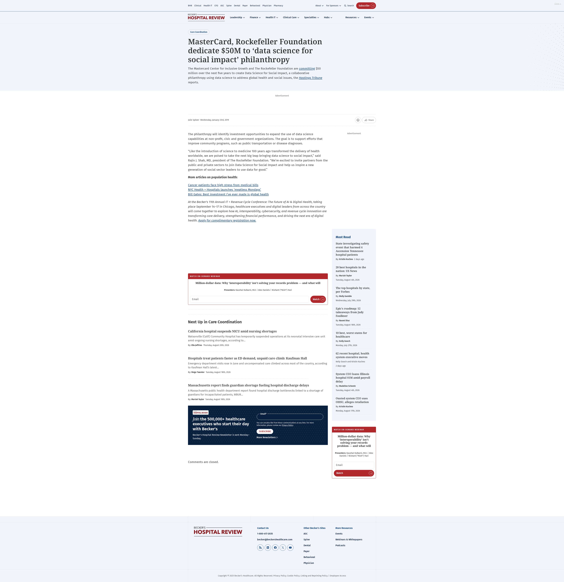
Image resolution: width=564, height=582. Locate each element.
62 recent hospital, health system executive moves (352, 355)
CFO (216, 5)
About (318, 5)
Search (350, 5)
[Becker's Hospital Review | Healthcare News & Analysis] (206, 17)
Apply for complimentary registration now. (227, 220)
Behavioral (255, 5)
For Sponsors (332, 5)
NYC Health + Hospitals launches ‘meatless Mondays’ (224, 190)
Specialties (310, 17)
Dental (237, 5)
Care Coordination (198, 32)
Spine (229, 5)
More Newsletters (266, 437)
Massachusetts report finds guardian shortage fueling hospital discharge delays (249, 385)
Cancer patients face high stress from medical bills (223, 185)
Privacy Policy (287, 425)
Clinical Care (290, 17)
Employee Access (338, 576)
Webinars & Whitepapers (348, 539)
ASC (222, 5)
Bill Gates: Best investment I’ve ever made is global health (228, 194)
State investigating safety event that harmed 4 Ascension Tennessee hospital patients (352, 249)
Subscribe (364, 5)
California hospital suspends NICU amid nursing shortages (232, 331)
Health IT (208, 5)
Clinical (197, 5)
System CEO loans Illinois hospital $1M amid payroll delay (353, 377)
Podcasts (340, 545)
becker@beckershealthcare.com (274, 539)
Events (367, 17)
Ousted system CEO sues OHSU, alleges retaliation (352, 400)
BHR (190, 5)
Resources (351, 17)
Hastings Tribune (310, 78)
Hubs (327, 17)
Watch (316, 299)
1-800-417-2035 (265, 533)
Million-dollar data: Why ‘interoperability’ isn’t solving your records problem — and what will (257, 283)
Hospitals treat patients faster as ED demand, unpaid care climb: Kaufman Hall (247, 358)
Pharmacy (278, 5)
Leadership (236, 17)
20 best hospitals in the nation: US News (351, 269)
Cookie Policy (293, 576)
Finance (254, 17)
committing (307, 68)
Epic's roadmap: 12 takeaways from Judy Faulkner (350, 312)
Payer (245, 5)
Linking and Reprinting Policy (314, 576)
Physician (266, 5)
